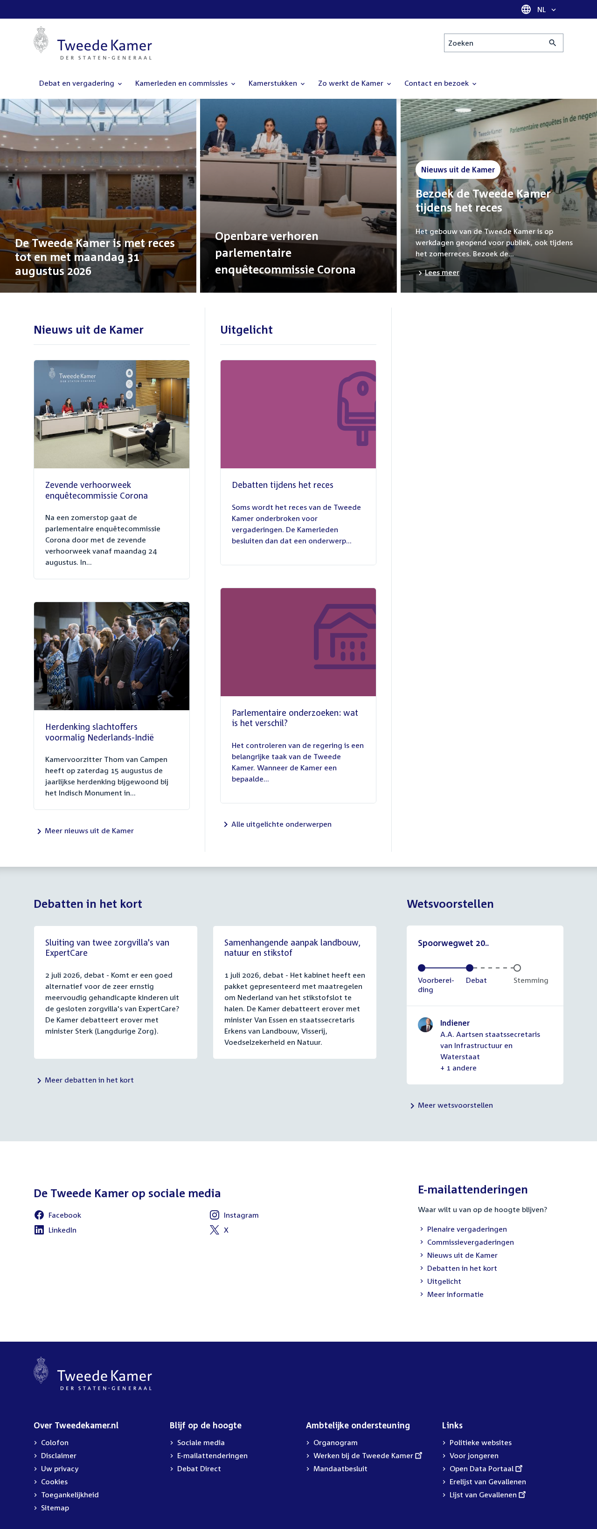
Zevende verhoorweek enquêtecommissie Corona (96, 490)
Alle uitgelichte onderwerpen (281, 824)
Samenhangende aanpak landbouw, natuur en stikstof (292, 947)
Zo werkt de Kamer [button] (351, 83)
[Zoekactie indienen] (552, 43)
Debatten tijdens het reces (282, 485)
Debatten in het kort (457, 1269)
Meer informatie (455, 1294)
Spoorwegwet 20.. (453, 943)
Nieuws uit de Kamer (458, 1256)
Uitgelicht (439, 1282)
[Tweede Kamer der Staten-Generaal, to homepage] (93, 43)
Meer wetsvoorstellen (455, 1105)
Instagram (234, 1216)
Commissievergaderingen (466, 1242)
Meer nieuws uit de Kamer (89, 830)
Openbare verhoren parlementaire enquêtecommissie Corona (285, 252)
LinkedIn (55, 1231)
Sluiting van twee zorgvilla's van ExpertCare (107, 947)
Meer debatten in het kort (89, 1079)
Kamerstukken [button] (274, 83)
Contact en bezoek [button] (437, 83)
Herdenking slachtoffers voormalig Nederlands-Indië (99, 731)
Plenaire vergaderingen (462, 1229)
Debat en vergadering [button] (77, 83)
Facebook (57, 1216)
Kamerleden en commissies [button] (182, 83)
